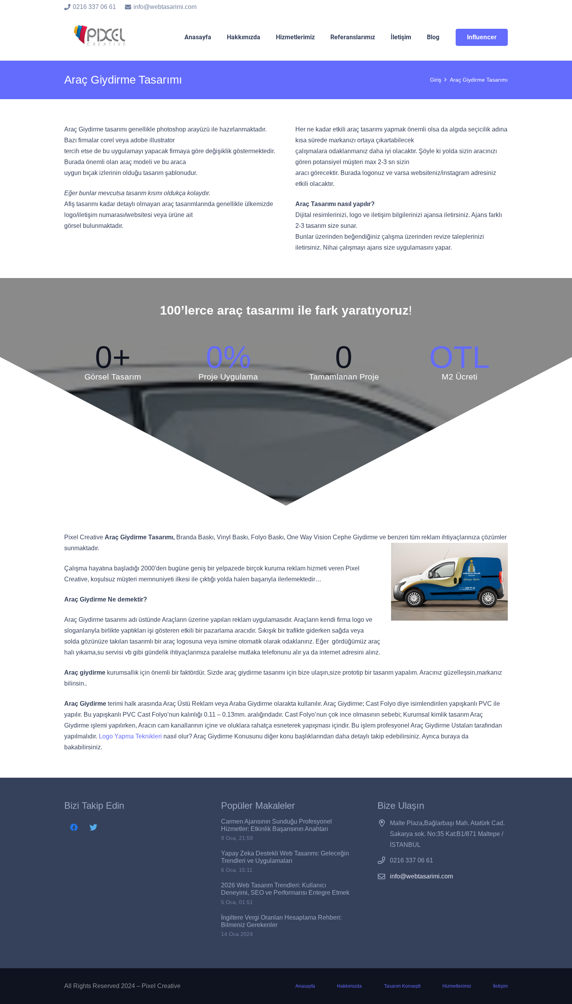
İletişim (500, 986)
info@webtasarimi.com (421, 876)
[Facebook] (74, 827)
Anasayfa (305, 986)
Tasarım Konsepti (402, 986)
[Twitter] (93, 827)
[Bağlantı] (100, 37)
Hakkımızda (349, 986)
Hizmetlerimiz (456, 986)
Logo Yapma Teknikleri (130, 736)
